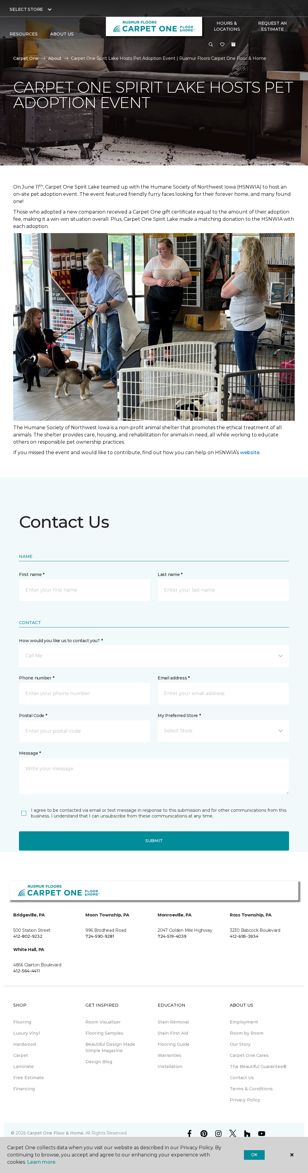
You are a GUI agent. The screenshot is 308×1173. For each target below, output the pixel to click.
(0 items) (233, 44)
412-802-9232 (27, 936)
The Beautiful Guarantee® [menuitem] (258, 1066)
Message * (30, 753)
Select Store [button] (26, 9)
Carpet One (25, 58)
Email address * (174, 678)
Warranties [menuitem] (169, 1055)
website (250, 452)
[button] (211, 44)
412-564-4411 (26, 971)
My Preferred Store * (179, 715)
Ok (254, 1154)
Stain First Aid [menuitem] (173, 1033)
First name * (32, 574)
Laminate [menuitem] (23, 1066)
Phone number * (36, 678)
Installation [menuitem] (170, 1066)
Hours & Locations (227, 26)
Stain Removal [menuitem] (173, 1022)
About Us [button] (62, 34)
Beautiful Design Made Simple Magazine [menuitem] (110, 1047)
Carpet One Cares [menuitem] (249, 1055)
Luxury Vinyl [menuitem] (26, 1033)
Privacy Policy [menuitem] (245, 1100)
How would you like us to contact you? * (61, 641)
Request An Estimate (272, 26)
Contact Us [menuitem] (242, 1077)
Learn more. (41, 1162)
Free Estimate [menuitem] (28, 1077)
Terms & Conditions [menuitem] (251, 1088)
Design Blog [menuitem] (98, 1061)
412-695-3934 (244, 936)
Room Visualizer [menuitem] (103, 1022)
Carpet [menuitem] (20, 1055)
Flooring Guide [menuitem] (173, 1044)
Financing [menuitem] (24, 1088)
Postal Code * (33, 715)
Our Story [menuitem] (240, 1044)
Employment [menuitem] (244, 1022)
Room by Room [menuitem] (246, 1033)
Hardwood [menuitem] (24, 1044)
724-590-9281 (99, 936)
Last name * (170, 574)
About (54, 58)
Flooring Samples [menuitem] (104, 1033)
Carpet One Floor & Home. (55, 1133)
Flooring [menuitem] (22, 1022)
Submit (154, 840)
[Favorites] (222, 44)
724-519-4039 (172, 936)
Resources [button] (24, 34)
